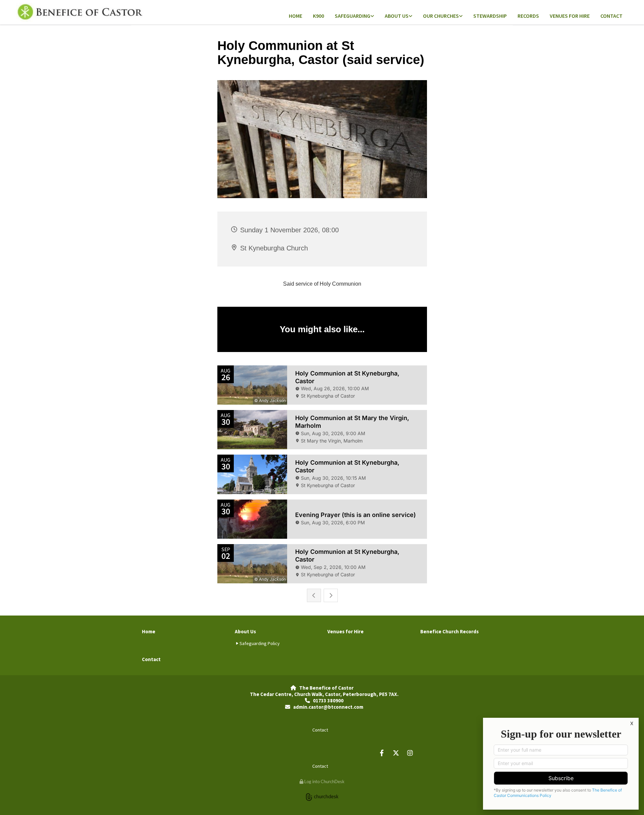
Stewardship (490, 15)
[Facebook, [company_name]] (382, 753)
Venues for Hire (570, 15)
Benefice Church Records (449, 631)
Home (295, 15)
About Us (397, 15)
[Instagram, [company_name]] (410, 753)
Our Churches (441, 15)
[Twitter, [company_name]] (396, 753)
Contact (611, 15)
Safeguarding (352, 15)
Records (528, 15)
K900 (318, 15)
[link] (354, 16)
